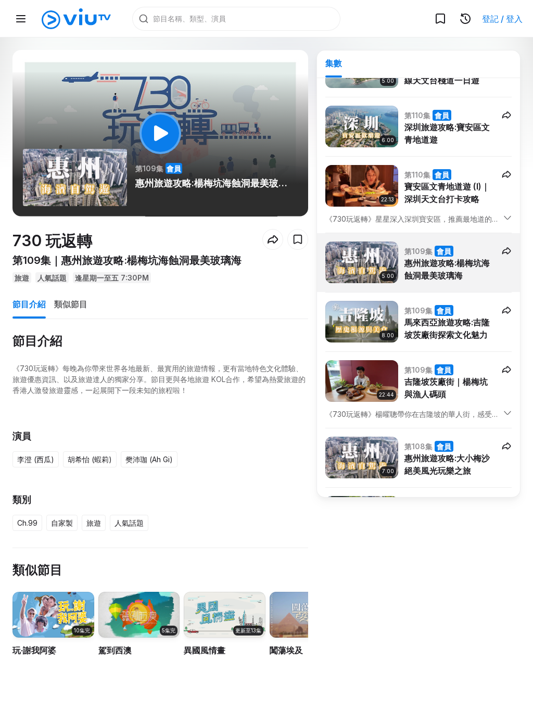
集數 (333, 63)
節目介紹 (29, 304)
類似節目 (70, 304)
